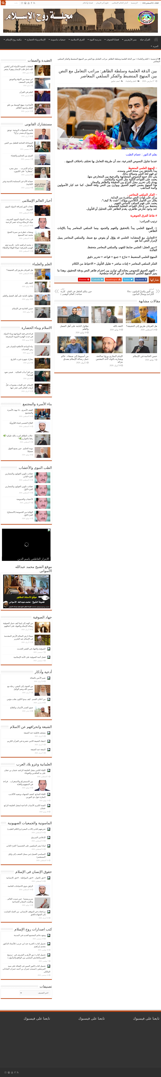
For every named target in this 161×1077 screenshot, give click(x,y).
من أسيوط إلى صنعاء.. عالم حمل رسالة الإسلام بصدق (75, 357)
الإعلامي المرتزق (38, 837)
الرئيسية (134, 3)
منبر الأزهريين (130, 39)
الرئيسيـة (156, 39)
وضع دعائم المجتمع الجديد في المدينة (30, 935)
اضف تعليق (115, 81)
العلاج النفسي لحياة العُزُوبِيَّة (21, 423)
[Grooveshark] (25, 3)
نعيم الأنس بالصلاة (38, 678)
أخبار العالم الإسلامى (120, 3)
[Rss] (34, 3)
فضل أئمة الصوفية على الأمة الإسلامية (30, 657)
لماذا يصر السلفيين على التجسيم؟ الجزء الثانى (26, 846)
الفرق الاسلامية (78, 39)
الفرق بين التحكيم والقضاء (22, 155)
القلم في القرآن (26, 92)
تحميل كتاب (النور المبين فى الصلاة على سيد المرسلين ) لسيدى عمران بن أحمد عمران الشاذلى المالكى (26, 969)
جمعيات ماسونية (58, 39)
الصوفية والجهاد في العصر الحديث (31, 649)
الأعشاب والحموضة (25, 499)
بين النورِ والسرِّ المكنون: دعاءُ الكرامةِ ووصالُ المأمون (140, 291)
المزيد (155, 46)
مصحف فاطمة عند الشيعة (35, 733)
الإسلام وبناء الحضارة (36, 39)
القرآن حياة (145, 39)
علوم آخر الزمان (102, 3)
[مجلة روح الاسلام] (80, 20)
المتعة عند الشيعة (38, 749)
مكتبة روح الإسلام (14, 39)
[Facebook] (31, 3)
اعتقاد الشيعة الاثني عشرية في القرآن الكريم (26, 741)
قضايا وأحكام (88, 3)
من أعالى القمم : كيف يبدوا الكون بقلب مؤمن (26, 699)
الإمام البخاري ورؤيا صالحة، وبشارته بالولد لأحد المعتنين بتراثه (109, 359)
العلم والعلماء (143, 59)
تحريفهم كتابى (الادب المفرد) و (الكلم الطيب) (26, 829)
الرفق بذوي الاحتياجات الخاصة (20, 886)
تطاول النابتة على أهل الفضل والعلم (18, 296)
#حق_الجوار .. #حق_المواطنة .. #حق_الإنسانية (26, 878)
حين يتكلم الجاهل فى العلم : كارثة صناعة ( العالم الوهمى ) (76, 291)
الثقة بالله (118, 326)
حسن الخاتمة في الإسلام (145, 356)
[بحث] (3, 2)
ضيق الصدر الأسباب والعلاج (21, 707)
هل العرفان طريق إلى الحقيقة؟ (141, 326)
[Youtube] (28, 3)
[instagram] (22, 3)
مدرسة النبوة (95, 39)
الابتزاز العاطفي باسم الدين (33, 558)
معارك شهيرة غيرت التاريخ (22, 359)
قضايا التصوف (112, 39)
